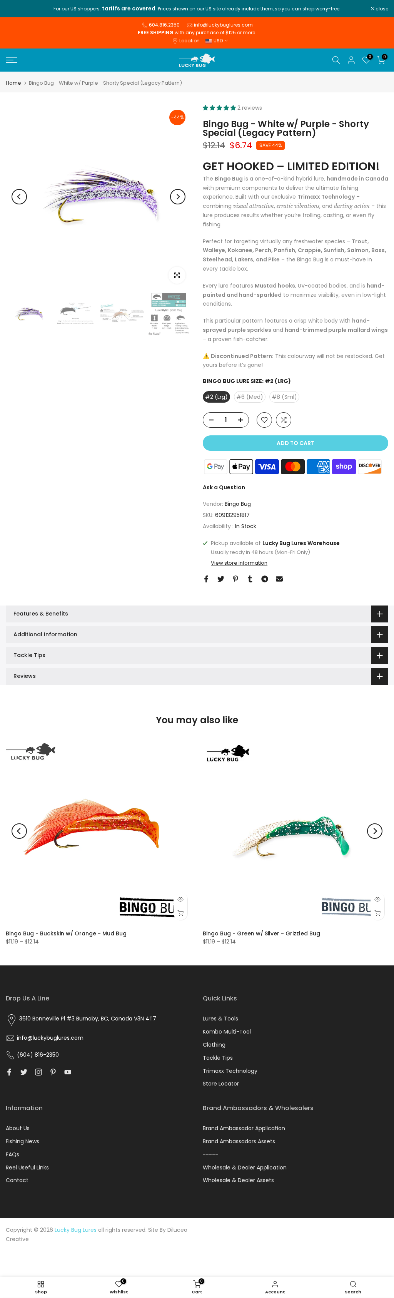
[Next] (177, 196)
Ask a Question (224, 487)
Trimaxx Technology (230, 1071)
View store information (239, 563)
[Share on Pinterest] (235, 578)
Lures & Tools (220, 1018)
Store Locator (221, 1083)
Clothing (214, 1045)
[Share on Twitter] (220, 578)
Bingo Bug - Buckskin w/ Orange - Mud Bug (66, 933)
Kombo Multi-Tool (227, 1031)
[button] (220, 108)
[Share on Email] (279, 578)
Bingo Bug (238, 504)
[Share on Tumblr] (250, 578)
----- (210, 1154)
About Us (18, 1128)
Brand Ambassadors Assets (239, 1141)
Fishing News (22, 1141)
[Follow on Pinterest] (53, 1072)
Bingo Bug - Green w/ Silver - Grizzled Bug (261, 933)
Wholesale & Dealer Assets (238, 1180)
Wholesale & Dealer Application (245, 1167)
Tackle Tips (218, 1058)
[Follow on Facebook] (9, 1072)
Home (13, 82)
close (16, 9)
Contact (17, 1180)
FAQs (12, 1154)
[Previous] (19, 196)
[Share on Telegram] (264, 578)
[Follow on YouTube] (67, 1072)
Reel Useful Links (27, 1167)
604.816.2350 (164, 25)
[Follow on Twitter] (23, 1072)
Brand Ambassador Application (244, 1128)
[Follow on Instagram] (38, 1072)
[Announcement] (197, 8)
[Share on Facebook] (206, 578)
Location (189, 40)
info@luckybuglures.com (223, 25)
